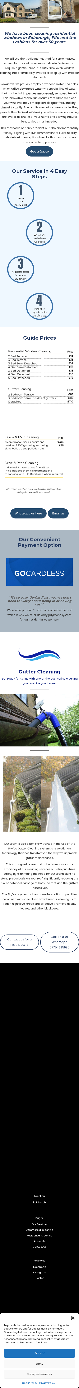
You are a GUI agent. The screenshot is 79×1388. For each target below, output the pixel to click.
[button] (73, 1318)
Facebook (39, 1267)
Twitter (39, 1278)
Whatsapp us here (28, 513)
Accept (39, 1353)
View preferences (39, 1374)
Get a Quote (39, 151)
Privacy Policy (47, 1383)
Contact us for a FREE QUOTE (19, 942)
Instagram (39, 1272)
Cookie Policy (29, 1383)
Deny (39, 1364)
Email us (58, 513)
